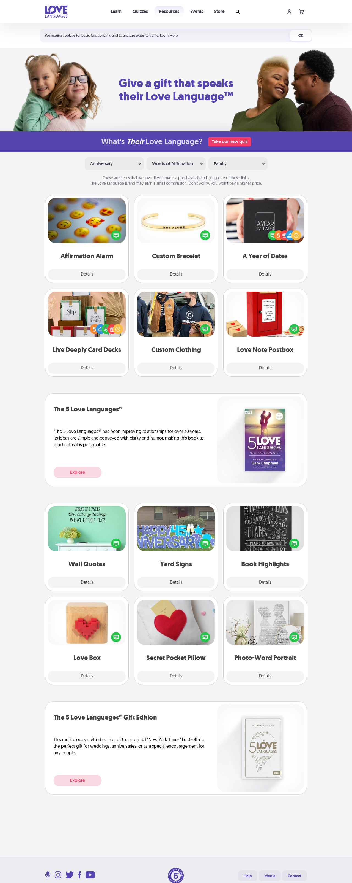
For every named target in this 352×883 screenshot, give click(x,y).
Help (248, 875)
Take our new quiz (230, 141)
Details (87, 274)
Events (196, 11)
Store (219, 11)
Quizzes (140, 11)
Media (269, 875)
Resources (169, 11)
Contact (294, 875)
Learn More (169, 35)
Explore (77, 472)
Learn (116, 11)
